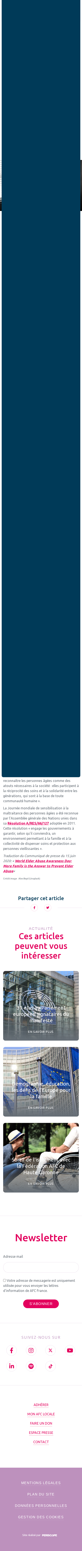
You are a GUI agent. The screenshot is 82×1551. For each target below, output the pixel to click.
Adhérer (41, 1405)
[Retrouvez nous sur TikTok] (50, 1366)
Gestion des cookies (41, 1517)
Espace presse (41, 1433)
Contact (41, 1442)
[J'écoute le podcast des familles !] (31, 1366)
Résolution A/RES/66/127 (28, 823)
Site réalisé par (31, 1534)
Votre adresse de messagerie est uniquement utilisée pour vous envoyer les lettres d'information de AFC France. (39, 1286)
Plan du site (41, 1494)
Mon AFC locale (41, 1414)
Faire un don (41, 1423)
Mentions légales (41, 1483)
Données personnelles (41, 1506)
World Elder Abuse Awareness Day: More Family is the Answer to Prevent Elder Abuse (38, 866)
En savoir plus (41, 1031)
